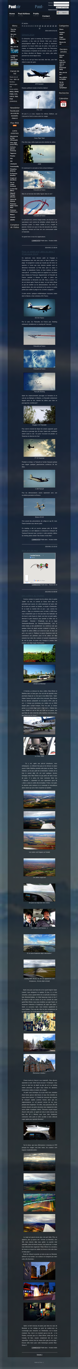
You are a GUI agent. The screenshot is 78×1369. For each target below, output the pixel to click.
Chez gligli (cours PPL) (14, 143)
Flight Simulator (62, 38)
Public (36, 14)
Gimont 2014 (28, 35)
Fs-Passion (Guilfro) (13, 174)
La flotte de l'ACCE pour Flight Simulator (14, 58)
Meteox (12, 214)
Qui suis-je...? (13, 35)
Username (50, 2)
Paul (14, 6)
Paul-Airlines (24, 14)
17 (39, 28)
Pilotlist (12, 156)
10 (40, 26)
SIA (11, 161)
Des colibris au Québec (33, 596)
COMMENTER (36, 240)
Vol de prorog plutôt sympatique (63, 84)
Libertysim (13, 164)
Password (50, 5)
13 (48, 26)
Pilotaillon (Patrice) (13, 170)
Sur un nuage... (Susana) (13, 184)
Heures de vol (62, 43)
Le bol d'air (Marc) (13, 189)
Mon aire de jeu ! (14, 47)
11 (42, 26)
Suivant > (39, 1354)
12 (45, 26)
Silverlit (12, 217)
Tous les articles (13, 30)
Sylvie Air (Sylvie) (13, 200)
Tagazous (13, 153)
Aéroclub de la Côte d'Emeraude (14, 138)
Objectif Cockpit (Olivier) (12, 195)
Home (12, 14)
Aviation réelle (62, 33)
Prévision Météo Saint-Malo (14, 205)
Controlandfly (14, 166)
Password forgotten (52, 9)
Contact (46, 17)
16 (55, 26)
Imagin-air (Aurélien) (13, 179)
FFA (11, 158)
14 (50, 26)
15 (53, 26)
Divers (61, 29)
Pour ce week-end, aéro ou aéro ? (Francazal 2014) (38, 252)
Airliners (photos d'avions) (13, 148)
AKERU (12, 220)
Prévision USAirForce (13, 211)
